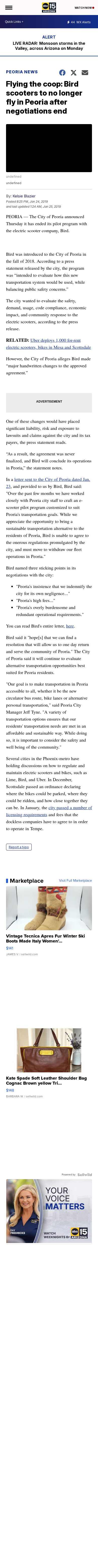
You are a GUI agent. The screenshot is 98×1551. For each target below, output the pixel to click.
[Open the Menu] (8, 7)
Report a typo (19, 847)
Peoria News (22, 71)
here (70, 626)
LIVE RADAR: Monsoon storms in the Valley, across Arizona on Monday (49, 46)
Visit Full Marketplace (75, 880)
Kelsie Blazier (24, 196)
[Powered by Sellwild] (84, 1174)
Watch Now (83, 7)
